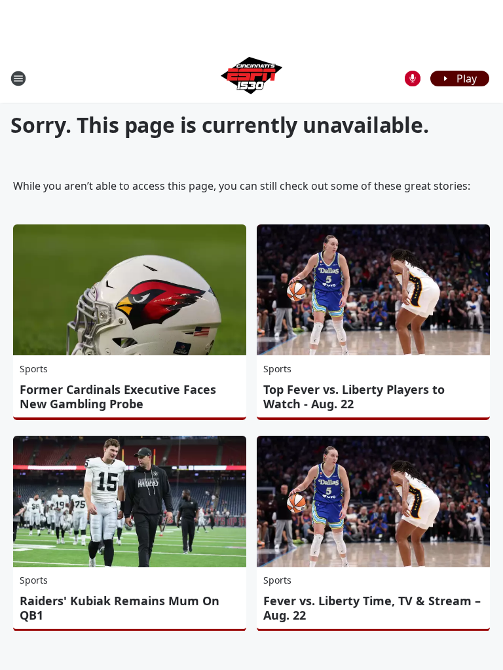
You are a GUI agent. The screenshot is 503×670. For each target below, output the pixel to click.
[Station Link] (251, 78)
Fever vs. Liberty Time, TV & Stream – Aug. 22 (372, 607)
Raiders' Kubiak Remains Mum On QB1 (119, 607)
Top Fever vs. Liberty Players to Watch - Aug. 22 (354, 396)
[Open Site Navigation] (18, 78)
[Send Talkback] (412, 78)
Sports (34, 368)
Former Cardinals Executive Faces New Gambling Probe (118, 396)
